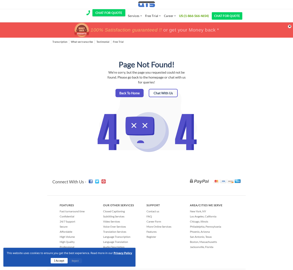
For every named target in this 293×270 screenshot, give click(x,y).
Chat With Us (163, 93)
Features (67, 205)
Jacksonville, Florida (201, 246)
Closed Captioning (114, 211)
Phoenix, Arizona (200, 231)
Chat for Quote (227, 16)
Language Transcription (116, 236)
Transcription (59, 41)
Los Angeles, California (203, 216)
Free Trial (151, 16)
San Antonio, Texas (201, 236)
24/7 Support (67, 221)
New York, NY (198, 211)
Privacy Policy (123, 253)
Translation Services (114, 231)
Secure (63, 226)
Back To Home (129, 93)
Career (168, 16)
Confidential (67, 216)
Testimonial (102, 41)
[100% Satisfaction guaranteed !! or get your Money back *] (146, 36)
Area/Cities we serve (206, 205)
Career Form (153, 221)
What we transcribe (82, 41)
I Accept (59, 261)
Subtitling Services (113, 216)
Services (134, 16)
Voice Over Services (114, 226)
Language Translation (115, 241)
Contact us (152, 211)
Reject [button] (75, 260)
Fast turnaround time (72, 211)
